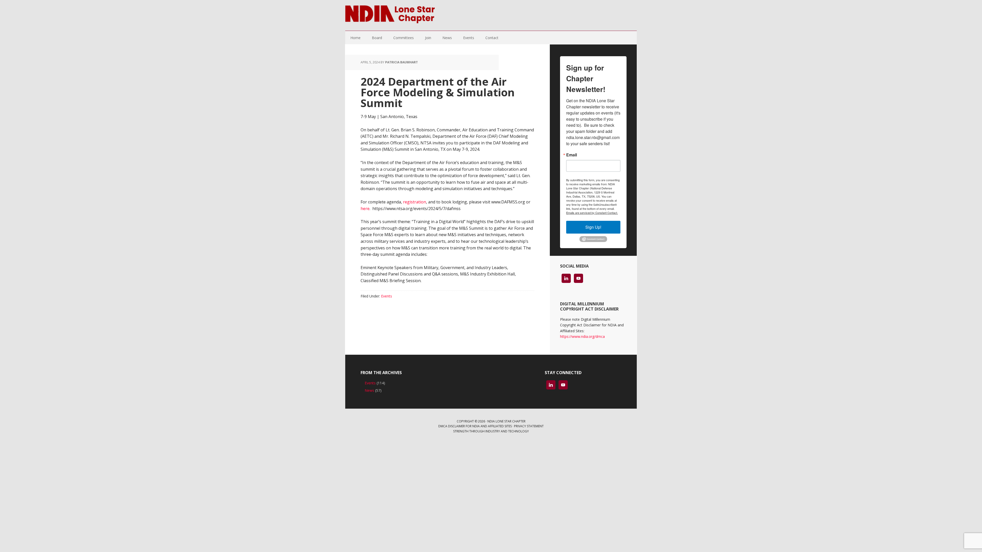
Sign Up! (593, 227)
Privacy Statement (529, 426)
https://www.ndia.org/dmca (582, 336)
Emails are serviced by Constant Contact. (592, 213)
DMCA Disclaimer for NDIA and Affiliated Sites (475, 426)
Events (386, 296)
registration (414, 202)
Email (571, 155)
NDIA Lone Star (390, 15)
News (369, 390)
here (365, 208)
